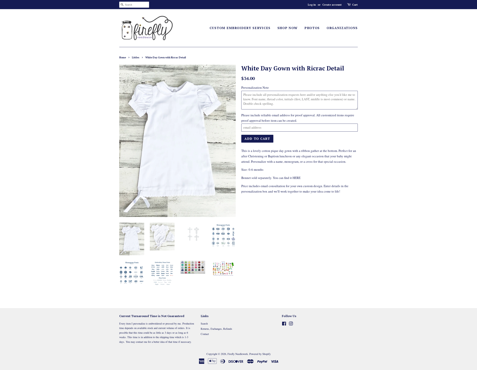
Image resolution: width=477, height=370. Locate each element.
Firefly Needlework (238, 354)
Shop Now (287, 28)
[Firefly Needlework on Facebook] (284, 324)
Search (204, 323)
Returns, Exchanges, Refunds (216, 328)
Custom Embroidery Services (240, 28)
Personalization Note (255, 87)
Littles (135, 57)
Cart (355, 4)
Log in (312, 4)
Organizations (342, 28)
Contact (205, 334)
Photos (312, 28)
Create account (332, 4)
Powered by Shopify (260, 354)
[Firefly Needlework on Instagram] (291, 324)
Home (122, 57)
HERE (297, 178)
